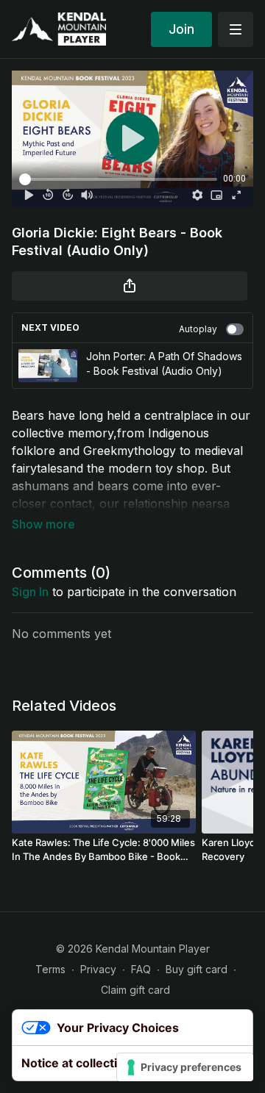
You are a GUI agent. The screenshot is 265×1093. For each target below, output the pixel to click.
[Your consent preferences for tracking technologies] (185, 1067)
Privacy (98, 969)
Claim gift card (135, 989)
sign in (30, 591)
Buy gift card (196, 969)
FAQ (141, 969)
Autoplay (198, 328)
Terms (50, 969)
